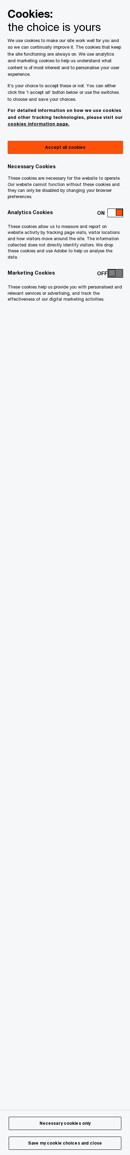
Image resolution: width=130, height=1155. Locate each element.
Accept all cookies (65, 147)
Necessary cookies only (65, 1123)
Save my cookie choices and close (65, 1143)
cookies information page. (38, 124)
